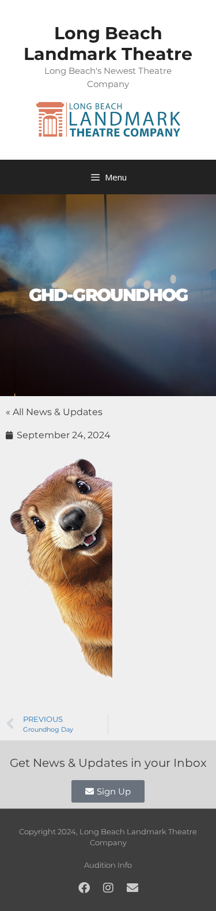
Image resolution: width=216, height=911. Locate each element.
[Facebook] (84, 888)
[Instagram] (108, 888)
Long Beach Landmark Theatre (108, 43)
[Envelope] (132, 888)
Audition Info (108, 864)
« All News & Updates (54, 411)
